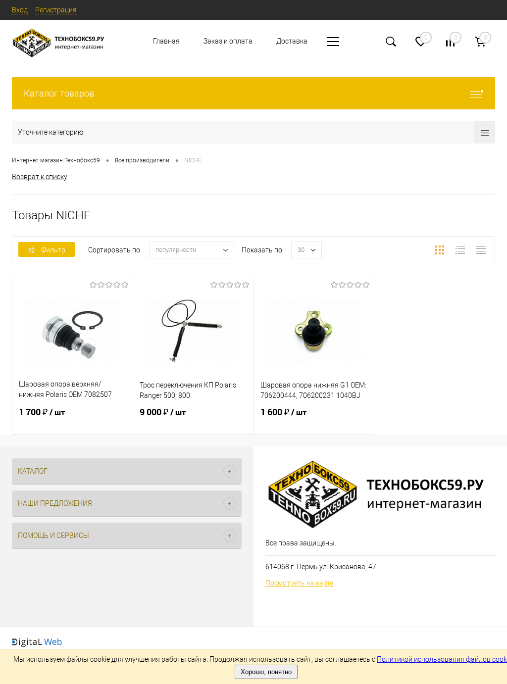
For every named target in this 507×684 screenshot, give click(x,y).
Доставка (291, 41)
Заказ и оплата (228, 41)
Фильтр (53, 250)
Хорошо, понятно (266, 672)
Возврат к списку (39, 177)
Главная (166, 41)
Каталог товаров (59, 93)
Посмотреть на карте (299, 583)
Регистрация (56, 10)
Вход (20, 10)
